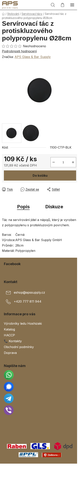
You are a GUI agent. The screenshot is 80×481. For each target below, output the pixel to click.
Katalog (9, 329)
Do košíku (40, 175)
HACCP (9, 335)
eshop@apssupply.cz (29, 292)
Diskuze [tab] (54, 206)
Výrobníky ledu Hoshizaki (23, 323)
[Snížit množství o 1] (54, 162)
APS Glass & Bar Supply (33, 57)
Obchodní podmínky (19, 347)
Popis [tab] (23, 206)
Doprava (10, 353)
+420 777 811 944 (27, 301)
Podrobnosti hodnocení (19, 51)
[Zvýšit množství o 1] (73, 162)
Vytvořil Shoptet (41, 468)
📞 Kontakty (13, 341)
